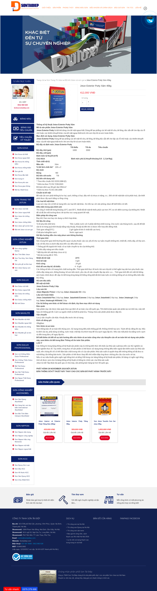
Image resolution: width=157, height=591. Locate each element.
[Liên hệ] (150, 19)
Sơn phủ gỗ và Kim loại (23, 264)
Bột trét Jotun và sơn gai (24, 229)
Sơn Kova (22, 148)
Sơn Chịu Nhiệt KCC (22, 480)
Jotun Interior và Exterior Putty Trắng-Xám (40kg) (49, 422)
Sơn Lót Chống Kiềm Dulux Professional (22, 355)
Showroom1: (17, 529)
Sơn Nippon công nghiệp (24, 436)
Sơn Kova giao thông (22, 186)
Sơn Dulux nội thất (21, 286)
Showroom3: (17, 535)
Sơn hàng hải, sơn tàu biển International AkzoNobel (23, 407)
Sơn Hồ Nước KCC (22, 472)
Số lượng (84, 98)
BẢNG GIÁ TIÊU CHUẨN (26, 128)
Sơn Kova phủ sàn (21, 182)
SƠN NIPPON (22, 426)
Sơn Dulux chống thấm (23, 300)
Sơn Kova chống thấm (23, 168)
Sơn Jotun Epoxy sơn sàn (22, 269)
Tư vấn (120, 494)
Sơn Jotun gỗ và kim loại (24, 226)
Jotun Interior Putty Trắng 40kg (77, 422)
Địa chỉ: (15, 524)
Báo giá (30, 494)
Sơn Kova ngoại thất (22, 158)
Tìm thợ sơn (77, 494)
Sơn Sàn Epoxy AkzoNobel (20, 400)
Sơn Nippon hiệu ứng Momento (22, 440)
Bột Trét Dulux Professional (20, 367)
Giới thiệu (46, 7)
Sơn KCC (22, 459)
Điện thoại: (16, 544)
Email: (14, 538)
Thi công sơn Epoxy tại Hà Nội (78, 527)
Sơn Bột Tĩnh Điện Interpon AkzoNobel (22, 415)
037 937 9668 (26, 544)
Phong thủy (68, 7)
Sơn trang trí (19, 179)
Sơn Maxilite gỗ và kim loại (23, 334)
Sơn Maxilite (22, 313)
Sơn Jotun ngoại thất (22, 212)
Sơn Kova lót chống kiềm (22, 163)
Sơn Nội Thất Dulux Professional (22, 373)
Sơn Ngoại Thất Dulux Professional (23, 379)
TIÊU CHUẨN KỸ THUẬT (25, 138)
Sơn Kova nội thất (21, 154)
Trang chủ (40, 80)
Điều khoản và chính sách (101, 7)
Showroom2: (17, 532)
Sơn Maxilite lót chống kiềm (23, 328)
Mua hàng (49, 438)
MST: (14, 546)
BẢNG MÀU (25, 119)
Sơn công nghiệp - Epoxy (21, 250)
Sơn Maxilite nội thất (22, 319)
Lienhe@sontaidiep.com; (27, 538)
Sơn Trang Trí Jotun (55, 80)
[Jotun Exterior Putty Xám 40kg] (57, 119)
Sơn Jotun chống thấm (23, 222)
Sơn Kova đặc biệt (21, 175)
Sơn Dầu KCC (20, 469)
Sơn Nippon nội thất (22, 445)
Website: (15, 541)
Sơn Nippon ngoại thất (23, 449)
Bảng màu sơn (81, 7)
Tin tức (130, 7)
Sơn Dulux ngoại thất (22, 290)
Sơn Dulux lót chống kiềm (22, 295)
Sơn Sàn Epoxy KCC (22, 476)
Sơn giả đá (19, 171)
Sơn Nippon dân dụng (23, 432)
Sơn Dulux (23, 280)
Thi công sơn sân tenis (75, 531)
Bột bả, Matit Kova (21, 190)
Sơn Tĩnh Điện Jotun (22, 254)
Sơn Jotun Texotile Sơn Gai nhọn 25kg (105, 422)
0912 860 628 (38, 544)
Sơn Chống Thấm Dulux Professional (23, 361)
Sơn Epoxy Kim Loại (22, 465)
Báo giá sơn (119, 7)
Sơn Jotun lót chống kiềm (22, 217)
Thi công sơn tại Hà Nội (75, 524)
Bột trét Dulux (20, 303)
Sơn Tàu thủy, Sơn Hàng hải (24, 259)
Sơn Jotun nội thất (21, 209)
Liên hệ (138, 7)
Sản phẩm (57, 7)
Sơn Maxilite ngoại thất (23, 323)
